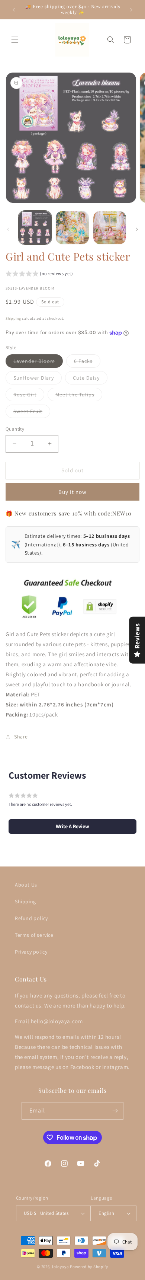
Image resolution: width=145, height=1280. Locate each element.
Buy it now (72, 491)
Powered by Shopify (89, 1266)
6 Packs (87, 362)
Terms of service (34, 935)
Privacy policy (31, 951)
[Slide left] (8, 229)
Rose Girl (28, 396)
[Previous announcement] (14, 9)
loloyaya (60, 1266)
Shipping (13, 318)
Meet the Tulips (78, 396)
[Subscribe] (115, 1111)
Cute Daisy (90, 379)
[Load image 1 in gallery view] (35, 227)
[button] (15, 40)
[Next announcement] (131, 9)
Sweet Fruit (31, 413)
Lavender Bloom (38, 362)
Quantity (15, 429)
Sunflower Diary (37, 379)
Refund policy (31, 918)
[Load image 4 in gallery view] (109, 227)
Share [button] (21, 736)
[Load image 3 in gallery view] (72, 227)
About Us (26, 884)
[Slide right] (137, 229)
